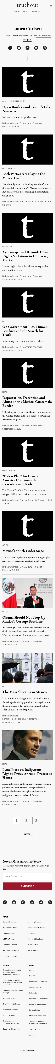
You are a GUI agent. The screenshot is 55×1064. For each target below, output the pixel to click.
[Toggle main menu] (51, 5)
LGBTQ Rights (8, 939)
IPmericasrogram (31, 123)
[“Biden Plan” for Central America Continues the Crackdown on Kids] (27, 452)
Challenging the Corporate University (11, 1022)
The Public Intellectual (12, 1004)
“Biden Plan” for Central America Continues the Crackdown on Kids (20, 480)
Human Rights (17, 101)
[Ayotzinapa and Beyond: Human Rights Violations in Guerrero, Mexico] (27, 228)
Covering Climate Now (12, 1029)
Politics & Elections (35, 939)
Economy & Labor (34, 922)
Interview (7, 246)
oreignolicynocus (32, 201)
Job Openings (34, 1029)
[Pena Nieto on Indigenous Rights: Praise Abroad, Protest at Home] (27, 745)
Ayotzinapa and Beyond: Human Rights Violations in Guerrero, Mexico (26, 256)
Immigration (32, 933)
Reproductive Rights (11, 950)
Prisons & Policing (10, 944)
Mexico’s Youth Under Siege (23, 551)
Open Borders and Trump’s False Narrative (26, 109)
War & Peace (33, 950)
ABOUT (17, 11)
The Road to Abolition (11, 998)
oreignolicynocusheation (20, 719)
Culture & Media (9, 922)
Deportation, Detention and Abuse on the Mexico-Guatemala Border (27, 401)
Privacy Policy (34, 1010)
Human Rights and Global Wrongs (13, 991)
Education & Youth (10, 927)
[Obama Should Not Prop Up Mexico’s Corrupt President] (27, 593)
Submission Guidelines (38, 998)
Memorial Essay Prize (37, 1015)
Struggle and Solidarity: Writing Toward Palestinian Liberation (12, 972)
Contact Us (33, 1035)
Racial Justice (33, 944)
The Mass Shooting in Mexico (24, 692)
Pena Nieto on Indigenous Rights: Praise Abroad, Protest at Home (27, 773)
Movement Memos (10, 1009)
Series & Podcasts (10, 956)
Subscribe (33, 993)
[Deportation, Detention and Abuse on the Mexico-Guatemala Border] (27, 373)
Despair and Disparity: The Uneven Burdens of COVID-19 (12, 982)
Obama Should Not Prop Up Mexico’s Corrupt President (23, 619)
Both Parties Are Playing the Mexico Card (23, 176)
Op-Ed (5, 101)
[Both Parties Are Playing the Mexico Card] (27, 150)
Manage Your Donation (38, 981)
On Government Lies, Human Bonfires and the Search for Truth (25, 331)
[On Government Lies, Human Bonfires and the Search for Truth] (27, 302)
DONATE (35, 11)
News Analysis (9, 168)
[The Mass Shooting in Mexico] (27, 668)
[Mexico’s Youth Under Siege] (27, 526)
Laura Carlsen (11, 123)
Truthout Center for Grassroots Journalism (38, 1022)
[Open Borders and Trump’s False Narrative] (27, 82)
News (4, 321)
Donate (32, 975)
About (31, 970)
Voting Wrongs (9, 1015)
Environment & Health (36, 927)
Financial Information (37, 1004)
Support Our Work (36, 987)
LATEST (26, 11)
